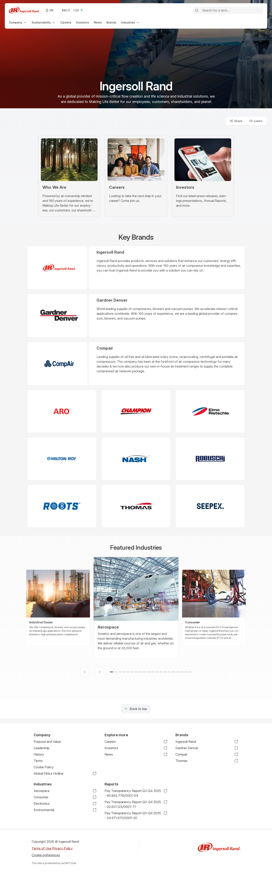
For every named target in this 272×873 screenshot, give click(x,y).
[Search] (196, 10)
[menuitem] (18, 22)
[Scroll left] (84, 672)
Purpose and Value (47, 742)
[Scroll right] (99, 672)
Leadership (41, 748)
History (39, 754)
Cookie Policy (44, 767)
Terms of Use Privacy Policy (52, 848)
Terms (38, 761)
